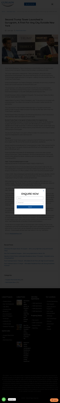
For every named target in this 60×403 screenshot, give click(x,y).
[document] (30, 201)
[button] (43, 190)
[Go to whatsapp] (4, 399)
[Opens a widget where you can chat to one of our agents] (54, 400)
